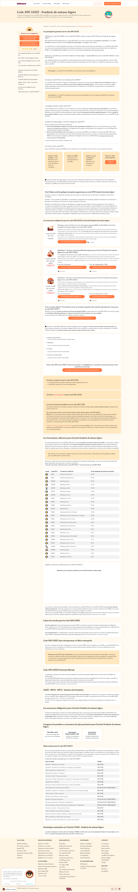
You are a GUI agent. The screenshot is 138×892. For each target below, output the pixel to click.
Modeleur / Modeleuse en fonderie (55, 764)
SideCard (19, 855)
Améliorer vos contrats (44, 846)
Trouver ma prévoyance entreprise (70, 296)
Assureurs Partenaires (86, 846)
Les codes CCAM (64, 865)
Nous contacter (105, 848)
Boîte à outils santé (64, 874)
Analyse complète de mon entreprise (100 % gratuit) (83, 370)
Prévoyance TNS (21, 851)
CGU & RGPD (105, 860)
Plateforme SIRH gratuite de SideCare (81, 318)
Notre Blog (62, 843)
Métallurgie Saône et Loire (67, 543)
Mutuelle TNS (20, 848)
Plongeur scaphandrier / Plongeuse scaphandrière (59, 802)
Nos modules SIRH (43, 871)
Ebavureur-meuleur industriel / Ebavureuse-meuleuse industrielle (62, 785)
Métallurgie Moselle (65, 491)
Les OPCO (62, 867)
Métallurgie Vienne (65, 495)
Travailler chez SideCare (108, 855)
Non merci (7, 884)
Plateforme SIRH (42, 868)
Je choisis (18, 884)
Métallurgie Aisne (64, 553)
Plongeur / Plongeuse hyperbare (54, 799)
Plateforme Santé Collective (46, 864)
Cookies (103, 862)
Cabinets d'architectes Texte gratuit (96, 614)
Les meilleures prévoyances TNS (100, 296)
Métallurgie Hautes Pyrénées (68, 526)
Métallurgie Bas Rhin (65, 529)
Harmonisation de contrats (45, 853)
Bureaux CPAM (63, 862)
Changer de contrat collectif (46, 848)
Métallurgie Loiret (64, 532)
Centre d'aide (105, 846)
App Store (104, 868)
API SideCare (83, 864)
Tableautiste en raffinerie (52, 782)
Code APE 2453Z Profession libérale (27, 79)
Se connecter (98, 3)
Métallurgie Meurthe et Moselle (68, 512)
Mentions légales (106, 858)
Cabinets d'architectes (66, 474)
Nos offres (37, 3)
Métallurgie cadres (65, 488)
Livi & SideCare (84, 855)
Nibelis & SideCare (85, 853)
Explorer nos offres (43, 843)
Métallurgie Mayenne (65, 505)
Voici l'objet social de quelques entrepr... (28, 58)
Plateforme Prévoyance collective (47, 866)
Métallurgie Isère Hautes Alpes (68, 522)
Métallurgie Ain (64, 508)
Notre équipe (105, 851)
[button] (9, 889)
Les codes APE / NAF (65, 853)
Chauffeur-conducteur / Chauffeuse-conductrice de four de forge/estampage (66, 790)
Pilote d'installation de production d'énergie (57, 811)
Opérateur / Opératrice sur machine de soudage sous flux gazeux (63, 767)
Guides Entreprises (64, 848)
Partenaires (57, 3)
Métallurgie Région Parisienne (68, 546)
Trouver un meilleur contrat (112, 3)
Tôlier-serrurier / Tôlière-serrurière (54, 793)
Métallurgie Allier (64, 550)
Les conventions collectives (66, 851)
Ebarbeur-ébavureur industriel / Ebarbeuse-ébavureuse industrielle (63, 814)
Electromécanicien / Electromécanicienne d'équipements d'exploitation (64, 805)
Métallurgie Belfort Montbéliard (68, 536)
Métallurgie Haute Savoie (67, 539)
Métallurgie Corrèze (65, 498)
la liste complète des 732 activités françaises (91, 50)
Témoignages (105, 853)
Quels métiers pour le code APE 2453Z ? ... (29, 91)
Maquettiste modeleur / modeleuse (55, 773)
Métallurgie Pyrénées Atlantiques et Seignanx (72, 515)
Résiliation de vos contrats (45, 858)
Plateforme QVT (42, 873)
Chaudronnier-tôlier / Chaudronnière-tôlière (57, 808)
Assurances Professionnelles (25, 853)
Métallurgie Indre (64, 481)
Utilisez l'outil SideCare (110, 162)
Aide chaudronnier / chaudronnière (55, 770)
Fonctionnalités (47, 3)
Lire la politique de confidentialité (10, 878)
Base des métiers (64, 855)
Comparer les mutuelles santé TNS (101, 267)
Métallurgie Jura (64, 502)
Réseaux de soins (64, 872)
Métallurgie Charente (66, 556)
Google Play (104, 871)
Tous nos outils (42, 876)
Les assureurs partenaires (66, 858)
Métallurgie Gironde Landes (67, 519)
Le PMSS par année (64, 860)
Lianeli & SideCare (85, 858)
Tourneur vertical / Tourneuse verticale (56, 776)
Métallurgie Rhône (65, 484)
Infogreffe (89, 165)
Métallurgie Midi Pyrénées (67, 477)
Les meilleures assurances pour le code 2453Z (29, 38)
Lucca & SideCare (85, 851)
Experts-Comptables (86, 843)
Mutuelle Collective (22, 843)
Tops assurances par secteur (67, 869)
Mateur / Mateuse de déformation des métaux (57, 817)
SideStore (19, 858)
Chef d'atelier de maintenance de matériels (57, 787)
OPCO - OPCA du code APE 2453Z (65, 698)
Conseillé (50, 238)
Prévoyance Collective (23, 846)
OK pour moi (29, 884)
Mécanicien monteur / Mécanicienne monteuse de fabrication (62, 819)
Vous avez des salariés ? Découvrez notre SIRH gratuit (29, 44)
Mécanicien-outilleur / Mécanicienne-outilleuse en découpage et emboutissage (67, 779)
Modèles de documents (65, 846)
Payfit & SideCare (85, 848)
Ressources (66, 3)
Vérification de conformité (45, 855)
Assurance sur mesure (44, 851)
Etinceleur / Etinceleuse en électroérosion (56, 796)
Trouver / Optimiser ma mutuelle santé (71, 267)
